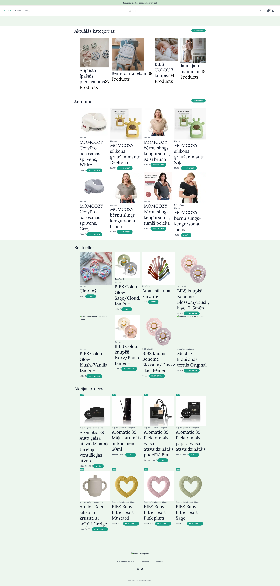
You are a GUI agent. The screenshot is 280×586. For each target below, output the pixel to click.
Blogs (27, 11)
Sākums (7, 11)
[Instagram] (138, 569)
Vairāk (186, 235)
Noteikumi (145, 561)
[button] (198, 30)
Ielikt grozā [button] (94, 170)
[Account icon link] (273, 11)
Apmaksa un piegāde (125, 561)
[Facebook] (142, 569)
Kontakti (159, 561)
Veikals (18, 11)
